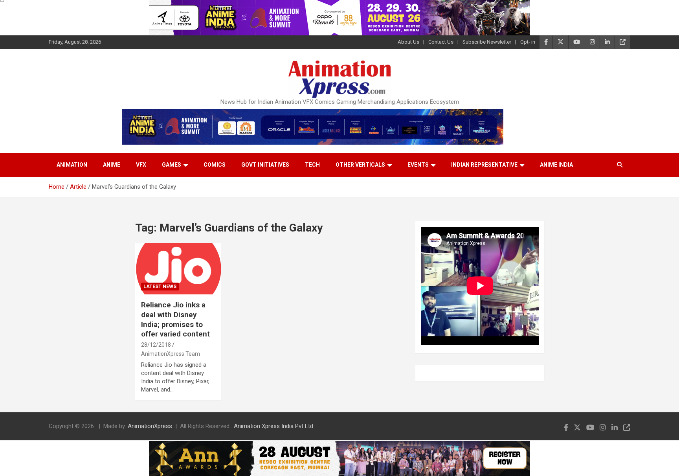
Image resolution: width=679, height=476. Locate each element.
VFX (141, 165)
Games (171, 165)
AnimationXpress (150, 426)
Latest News (159, 286)
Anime (111, 165)
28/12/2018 (156, 345)
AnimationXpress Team (170, 354)
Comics (215, 165)
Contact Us (440, 42)
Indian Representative (484, 165)
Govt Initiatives (265, 165)
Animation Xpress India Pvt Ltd (273, 426)
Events (418, 165)
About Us (408, 42)
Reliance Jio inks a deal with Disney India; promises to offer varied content (175, 319)
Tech (312, 165)
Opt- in (527, 42)
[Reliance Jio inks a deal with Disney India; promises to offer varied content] (178, 269)
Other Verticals (360, 165)
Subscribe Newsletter (486, 42)
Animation (72, 165)
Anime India (556, 165)
